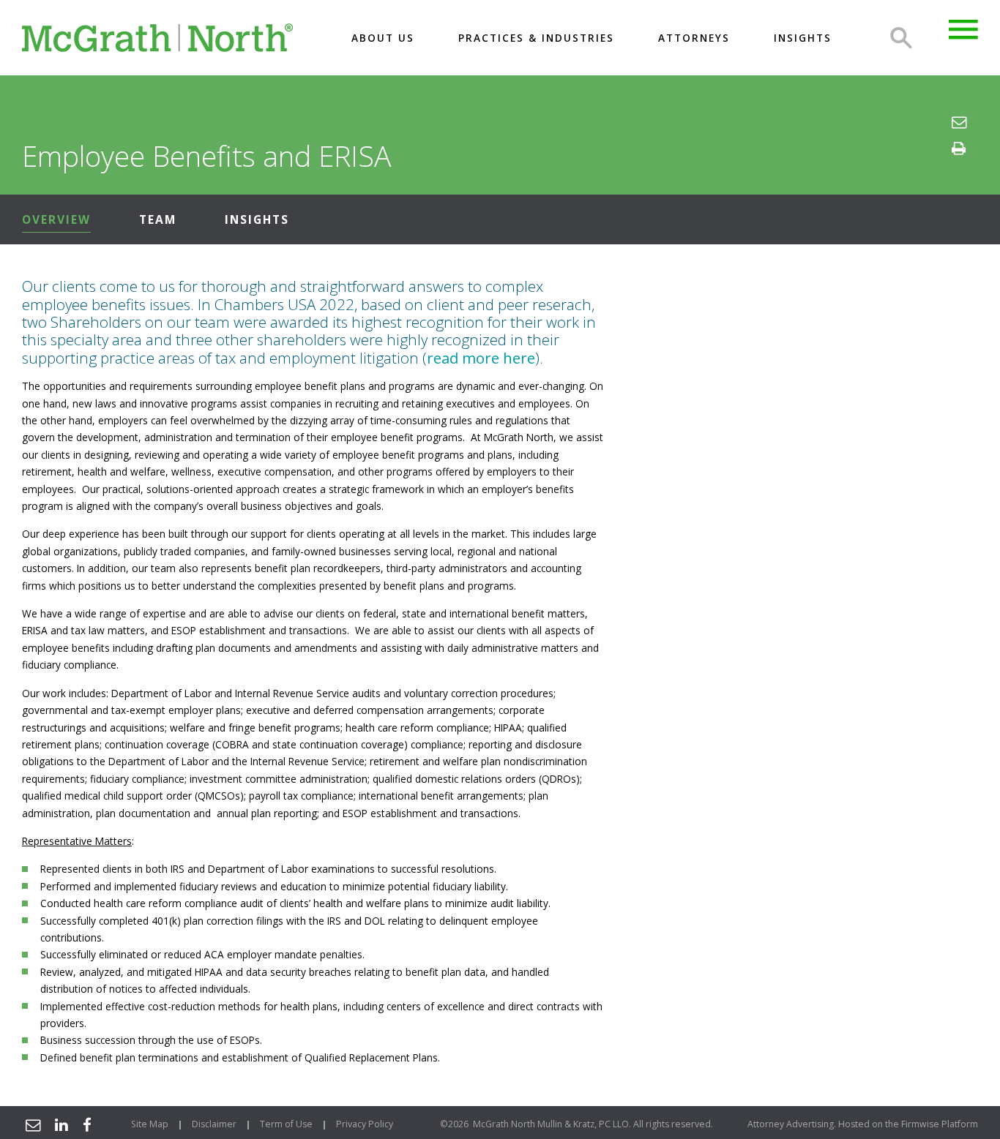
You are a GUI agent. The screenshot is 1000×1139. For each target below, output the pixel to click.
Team (157, 219)
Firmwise (920, 1124)
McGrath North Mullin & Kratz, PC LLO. (552, 1124)
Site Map (149, 1124)
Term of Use (286, 1124)
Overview (56, 219)
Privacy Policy (364, 1124)
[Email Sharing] (31, 1124)
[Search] (901, 38)
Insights (257, 219)
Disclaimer (214, 1124)
